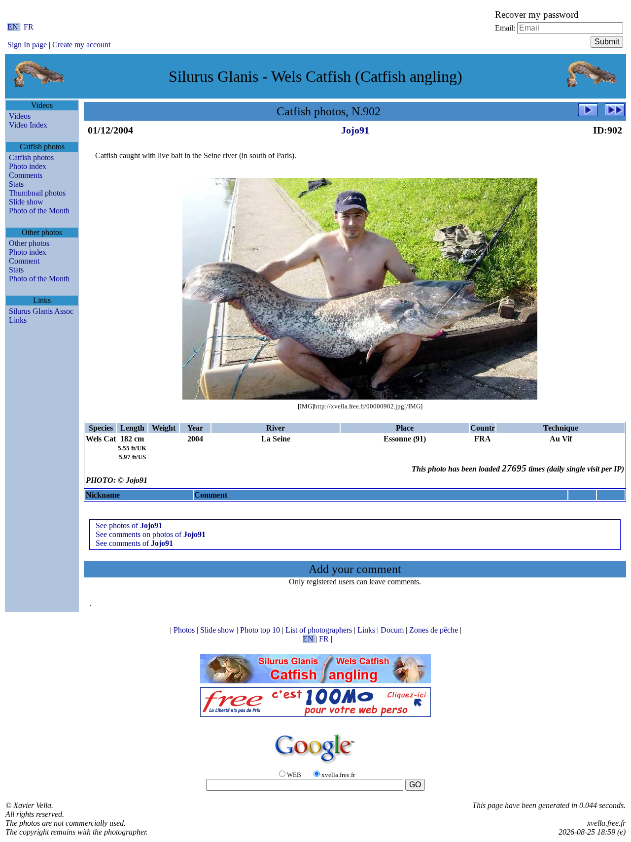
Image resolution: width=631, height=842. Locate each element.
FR (29, 27)
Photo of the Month (39, 210)
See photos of (129, 525)
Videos (20, 116)
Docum (393, 630)
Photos (185, 630)
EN (13, 27)
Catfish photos (31, 157)
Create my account (81, 44)
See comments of (134, 543)
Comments (25, 175)
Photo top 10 (261, 630)
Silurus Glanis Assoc (41, 311)
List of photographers (319, 630)
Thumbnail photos (37, 193)
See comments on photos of (151, 534)
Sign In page (27, 44)
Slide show (26, 202)
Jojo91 (355, 130)
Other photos (29, 243)
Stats (16, 184)
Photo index (27, 166)
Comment (24, 261)
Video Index (28, 125)
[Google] (315, 764)
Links (18, 320)
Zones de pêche (434, 630)
